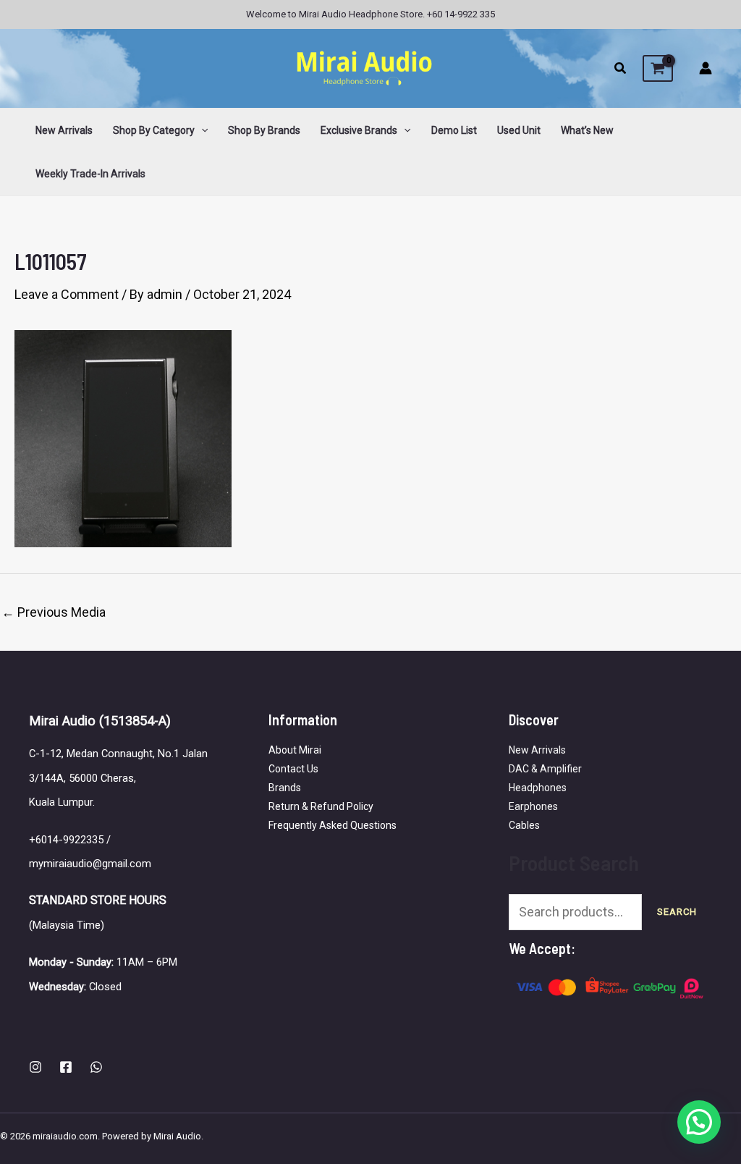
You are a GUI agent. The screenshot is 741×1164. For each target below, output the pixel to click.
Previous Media (53, 612)
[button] (620, 69)
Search (677, 911)
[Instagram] (35, 1067)
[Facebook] (65, 1067)
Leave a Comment (66, 294)
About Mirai (294, 750)
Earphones (533, 806)
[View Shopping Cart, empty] (658, 69)
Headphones (538, 787)
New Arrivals (537, 750)
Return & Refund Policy (320, 806)
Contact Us (293, 769)
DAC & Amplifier (545, 769)
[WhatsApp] (96, 1067)
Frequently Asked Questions (332, 825)
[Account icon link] (705, 68)
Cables (524, 825)
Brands (284, 787)
